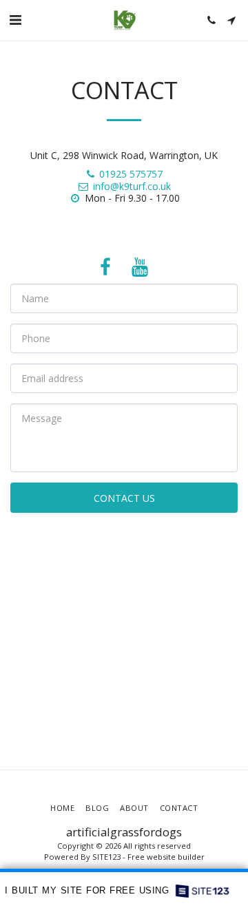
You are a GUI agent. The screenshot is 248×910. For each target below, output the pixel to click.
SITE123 (106, 856)
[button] (15, 20)
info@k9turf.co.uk (132, 186)
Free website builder (166, 856)
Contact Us (124, 498)
